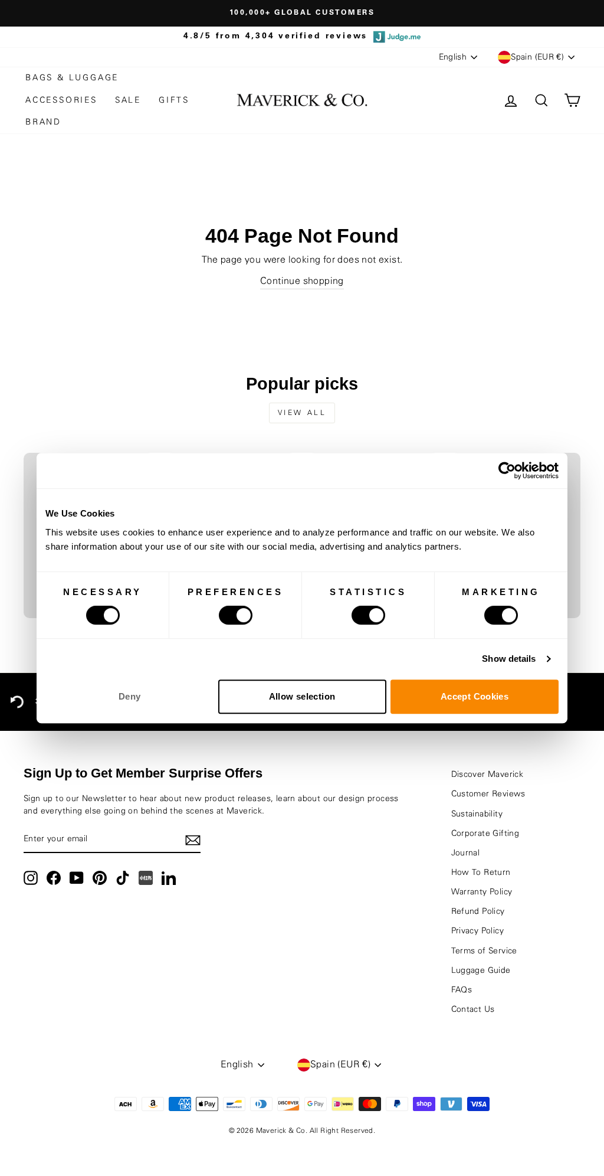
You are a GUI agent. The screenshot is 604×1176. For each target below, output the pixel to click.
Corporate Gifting (485, 833)
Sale (128, 100)
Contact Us (473, 1009)
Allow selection (302, 696)
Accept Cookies (474, 696)
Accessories (61, 100)
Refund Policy (478, 911)
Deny (130, 696)
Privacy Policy (477, 931)
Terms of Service (484, 951)
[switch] (235, 615)
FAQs (461, 990)
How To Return (481, 872)
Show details (509, 659)
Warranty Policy (482, 892)
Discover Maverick (487, 774)
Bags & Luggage (72, 78)
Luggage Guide (481, 970)
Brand (43, 122)
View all (302, 412)
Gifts (174, 100)
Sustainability (477, 814)
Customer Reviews (488, 794)
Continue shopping (302, 281)
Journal (465, 853)
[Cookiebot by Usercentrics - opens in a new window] (507, 470)
